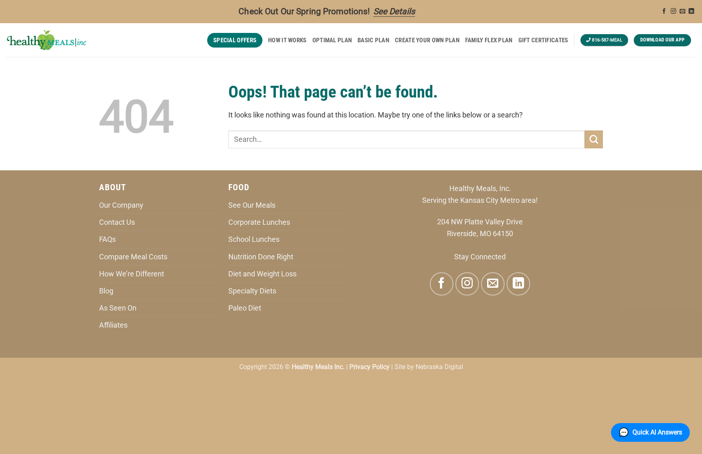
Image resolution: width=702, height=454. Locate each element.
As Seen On (117, 308)
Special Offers (234, 40)
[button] (650, 432)
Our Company (121, 205)
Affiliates (113, 325)
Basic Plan (373, 40)
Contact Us (117, 222)
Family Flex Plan (489, 40)
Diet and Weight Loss (262, 273)
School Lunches (254, 239)
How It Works (287, 40)
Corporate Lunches (259, 222)
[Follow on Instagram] (673, 12)
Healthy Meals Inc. (318, 367)
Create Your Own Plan (427, 40)
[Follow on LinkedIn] (691, 12)
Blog (106, 291)
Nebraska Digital (439, 367)
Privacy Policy (369, 367)
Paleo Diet (244, 308)
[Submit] (594, 139)
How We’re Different (131, 273)
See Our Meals (251, 205)
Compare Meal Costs (133, 256)
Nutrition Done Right (260, 256)
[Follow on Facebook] (664, 12)
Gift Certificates (543, 40)
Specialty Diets (252, 291)
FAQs (107, 239)
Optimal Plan (332, 40)
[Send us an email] (682, 12)
